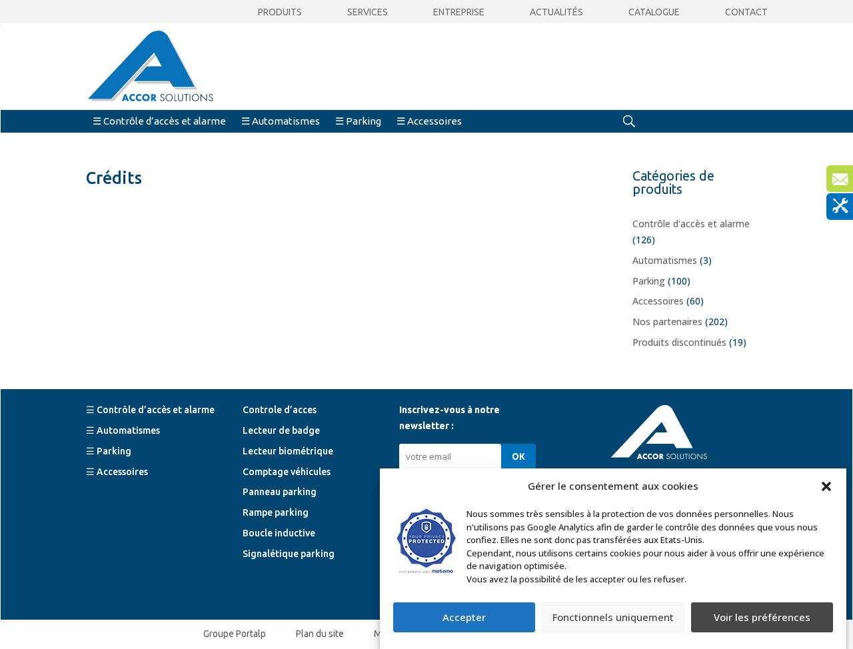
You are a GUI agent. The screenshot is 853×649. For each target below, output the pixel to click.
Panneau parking (280, 491)
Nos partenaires (667, 321)
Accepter (464, 617)
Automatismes (664, 260)
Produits (280, 12)
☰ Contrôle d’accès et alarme (159, 121)
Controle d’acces (280, 409)
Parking (648, 281)
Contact (746, 12)
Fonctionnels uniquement (613, 617)
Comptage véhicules (287, 471)
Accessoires (658, 301)
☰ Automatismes (280, 121)
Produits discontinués (679, 342)
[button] (826, 486)
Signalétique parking (289, 553)
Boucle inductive (279, 533)
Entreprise (458, 12)
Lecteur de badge (281, 430)
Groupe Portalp (234, 633)
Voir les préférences (762, 617)
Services (367, 12)
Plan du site (320, 633)
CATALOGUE (654, 12)
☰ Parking (358, 121)
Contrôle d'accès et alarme (691, 223)
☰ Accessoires (429, 121)
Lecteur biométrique (288, 451)
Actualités (556, 12)
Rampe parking (276, 512)
